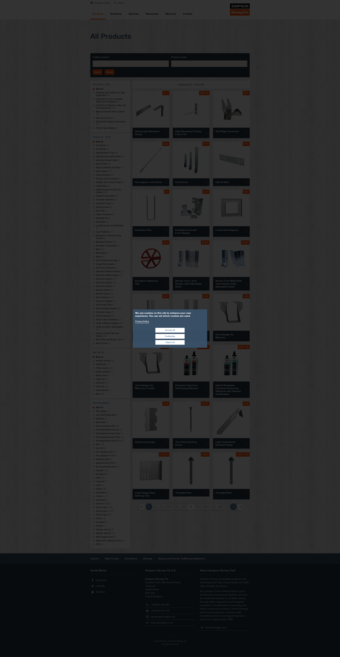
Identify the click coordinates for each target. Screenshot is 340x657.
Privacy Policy (142, 321)
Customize (170, 336)
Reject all (170, 342)
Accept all (170, 330)
